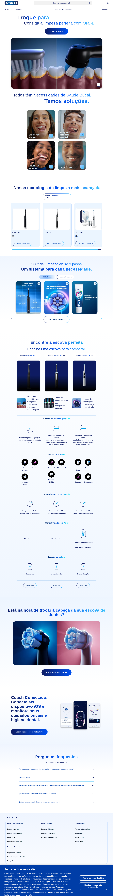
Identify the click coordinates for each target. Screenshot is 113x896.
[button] (56, 769)
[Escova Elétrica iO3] (56, 376)
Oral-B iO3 (47, 232)
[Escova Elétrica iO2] (29, 376)
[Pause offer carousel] (90, 3)
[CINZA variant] (76, 236)
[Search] (108, 3)
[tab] (47, 277)
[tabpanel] (56, 298)
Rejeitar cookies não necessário (93, 883)
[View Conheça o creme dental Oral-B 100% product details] (95, 283)
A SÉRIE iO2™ (17, 232)
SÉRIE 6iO (79, 232)
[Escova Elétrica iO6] (84, 376)
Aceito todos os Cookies (93, 875)
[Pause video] (98, 86)
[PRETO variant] (13, 236)
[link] (56, 319)
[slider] (56, 249)
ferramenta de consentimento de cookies (36, 889)
